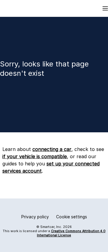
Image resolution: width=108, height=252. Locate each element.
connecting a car (51, 149)
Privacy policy (35, 216)
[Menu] (105, 8)
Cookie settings (71, 216)
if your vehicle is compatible (34, 156)
